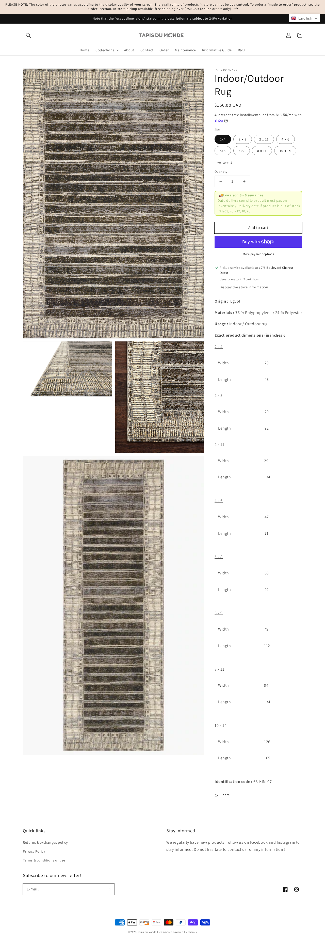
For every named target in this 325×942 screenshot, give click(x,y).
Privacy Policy (34, 851)
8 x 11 (262, 150)
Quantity (221, 171)
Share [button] (225, 795)
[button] (28, 35)
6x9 (242, 150)
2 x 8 (243, 139)
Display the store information (244, 287)
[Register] (108, 889)
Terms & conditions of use (44, 860)
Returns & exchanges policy (45, 842)
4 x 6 (285, 139)
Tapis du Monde (147, 932)
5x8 (223, 150)
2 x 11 (264, 139)
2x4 (223, 139)
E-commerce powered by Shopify (177, 932)
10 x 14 (285, 150)
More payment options (258, 254)
